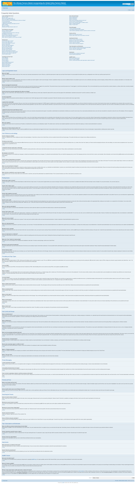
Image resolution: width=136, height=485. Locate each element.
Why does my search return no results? (76, 40)
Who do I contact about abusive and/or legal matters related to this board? (82, 60)
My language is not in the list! (7, 33)
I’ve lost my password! (6, 21)
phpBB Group (34, 459)
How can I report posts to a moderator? (9, 50)
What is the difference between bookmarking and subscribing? (80, 47)
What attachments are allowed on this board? (77, 53)
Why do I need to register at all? (7, 18)
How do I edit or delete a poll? (7, 46)
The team (116, 480)
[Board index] (7, 3)
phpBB (63, 482)
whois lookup (81, 471)
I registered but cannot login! (7, 22)
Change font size (133, 7)
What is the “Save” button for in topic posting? (10, 51)
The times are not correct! (6, 31)
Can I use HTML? (5, 58)
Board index (5, 480)
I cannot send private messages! (75, 28)
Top (4, 75)
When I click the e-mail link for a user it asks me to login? (12, 37)
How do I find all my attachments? (75, 54)
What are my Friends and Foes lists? (75, 34)
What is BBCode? (5, 57)
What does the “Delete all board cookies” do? (10, 26)
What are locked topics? (6, 65)
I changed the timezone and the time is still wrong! (10, 32)
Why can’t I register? (5, 25)
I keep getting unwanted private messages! (76, 29)
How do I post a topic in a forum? (7, 40)
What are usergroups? (73, 19)
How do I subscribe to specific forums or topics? (77, 48)
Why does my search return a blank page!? (76, 41)
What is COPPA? (5, 24)
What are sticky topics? (6, 64)
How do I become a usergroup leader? (76, 21)
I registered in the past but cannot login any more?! (10, 23)
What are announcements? (6, 63)
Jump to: (90, 477)
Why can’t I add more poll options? (8, 45)
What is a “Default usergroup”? (74, 23)
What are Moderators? (73, 18)
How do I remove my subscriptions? (75, 49)
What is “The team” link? (73, 24)
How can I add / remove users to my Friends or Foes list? (79, 35)
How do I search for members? (74, 42)
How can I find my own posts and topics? (76, 43)
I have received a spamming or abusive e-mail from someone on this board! (82, 30)
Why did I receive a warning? (7, 49)
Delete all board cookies (123, 480)
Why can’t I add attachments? (7, 48)
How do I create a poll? (6, 44)
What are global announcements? (8, 62)
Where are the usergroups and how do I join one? (77, 20)
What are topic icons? (6, 66)
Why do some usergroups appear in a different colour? (78, 22)
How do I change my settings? (7, 30)
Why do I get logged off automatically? (8, 19)
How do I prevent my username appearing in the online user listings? (14, 20)
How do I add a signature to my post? (8, 43)
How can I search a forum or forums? (75, 39)
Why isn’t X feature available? (74, 59)
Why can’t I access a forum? (7, 47)
